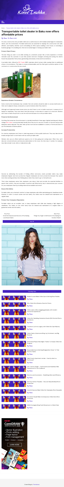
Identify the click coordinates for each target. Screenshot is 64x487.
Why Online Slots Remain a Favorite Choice (39, 303)
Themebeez (36, 484)
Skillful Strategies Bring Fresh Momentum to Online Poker (43, 405)
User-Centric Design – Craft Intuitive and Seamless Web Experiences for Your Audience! (43, 367)
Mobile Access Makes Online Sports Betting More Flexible (43, 296)
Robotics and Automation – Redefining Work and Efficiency (44, 375)
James (5, 38)
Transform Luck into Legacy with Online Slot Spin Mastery (43, 326)
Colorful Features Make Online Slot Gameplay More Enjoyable (44, 390)
